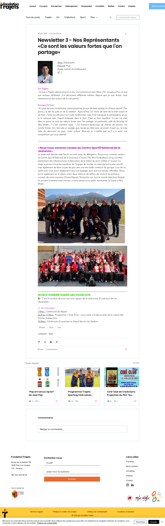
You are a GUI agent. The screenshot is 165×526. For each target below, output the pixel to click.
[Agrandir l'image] (81, 216)
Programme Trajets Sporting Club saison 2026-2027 (79, 393)
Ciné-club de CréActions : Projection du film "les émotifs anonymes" (121, 393)
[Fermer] (162, 522)
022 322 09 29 (21, 475)
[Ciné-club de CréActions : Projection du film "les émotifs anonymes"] (121, 377)
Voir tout (136, 363)
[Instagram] (127, 485)
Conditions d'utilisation (125, 512)
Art (57, 17)
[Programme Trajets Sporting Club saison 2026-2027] (82, 377)
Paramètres (140, 522)
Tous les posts (33, 17)
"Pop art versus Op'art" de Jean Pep (41, 393)
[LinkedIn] (132, 485)
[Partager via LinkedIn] (51, 342)
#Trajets (42, 327)
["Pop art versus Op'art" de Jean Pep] (43, 377)
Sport (83, 17)
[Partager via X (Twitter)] (45, 342)
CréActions (69, 17)
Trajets (48, 17)
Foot (59, 327)
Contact (129, 480)
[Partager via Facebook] (39, 342)
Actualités (130, 471)
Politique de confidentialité (47, 523)
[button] (110, 17)
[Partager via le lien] (57, 342)
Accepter (153, 522)
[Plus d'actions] (125, 33)
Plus (92, 17)
